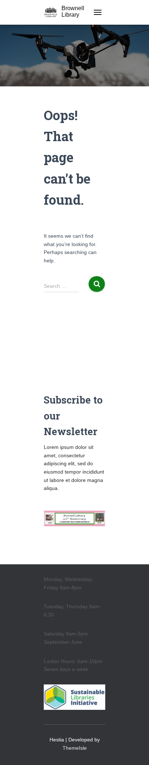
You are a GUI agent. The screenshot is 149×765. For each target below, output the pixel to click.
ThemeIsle (75, 748)
